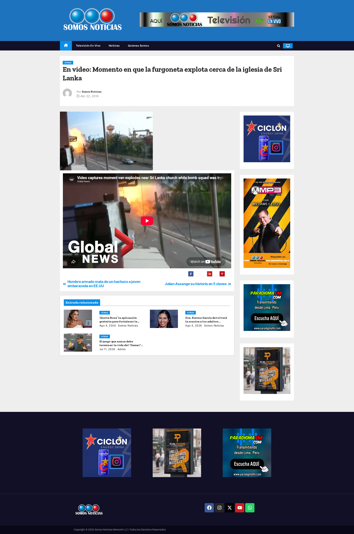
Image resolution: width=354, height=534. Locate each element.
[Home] (66, 45)
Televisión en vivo (88, 45)
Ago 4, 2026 (107, 325)
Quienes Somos (138, 45)
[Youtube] (239, 507)
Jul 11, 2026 (107, 349)
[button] (278, 46)
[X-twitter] (229, 507)
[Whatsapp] (249, 507)
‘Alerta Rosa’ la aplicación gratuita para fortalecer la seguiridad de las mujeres (118, 321)
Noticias (114, 45)
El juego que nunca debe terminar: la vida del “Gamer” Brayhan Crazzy (120, 345)
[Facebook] (209, 507)
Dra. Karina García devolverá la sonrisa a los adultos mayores (206, 321)
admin (121, 349)
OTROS (68, 63)
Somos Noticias (91, 91)
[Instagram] (219, 507)
